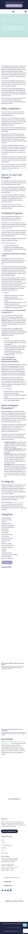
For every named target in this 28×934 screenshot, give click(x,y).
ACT (2, 338)
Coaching (3, 549)
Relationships (4, 529)
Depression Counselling (7, 545)
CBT (2, 292)
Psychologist (4, 532)
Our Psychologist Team (6, 845)
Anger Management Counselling (9, 554)
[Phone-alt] (13, 12)
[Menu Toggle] (26, 11)
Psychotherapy (5, 531)
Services (3, 842)
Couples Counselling (6, 547)
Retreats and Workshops (7, 527)
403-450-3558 (7, 881)
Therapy (3, 521)
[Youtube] (11, 890)
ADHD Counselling (6, 556)
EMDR (3, 389)
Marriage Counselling (6, 534)
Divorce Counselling (6, 543)
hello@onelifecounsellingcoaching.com (12, 877)
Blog (2, 850)
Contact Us (3, 847)
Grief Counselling (5, 540)
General (3, 541)
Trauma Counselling (6, 519)
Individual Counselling (7, 538)
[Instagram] (5, 890)
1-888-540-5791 (7, 885)
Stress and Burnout (6, 523)
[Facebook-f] (2, 890)
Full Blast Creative (20, 931)
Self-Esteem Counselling (7, 525)
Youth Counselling (6, 518)
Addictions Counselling (7, 558)
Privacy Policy (4, 853)
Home (2, 840)
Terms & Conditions (17, 927)
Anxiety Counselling (6, 552)
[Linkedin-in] (8, 890)
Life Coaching (5, 536)
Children (3, 551)
